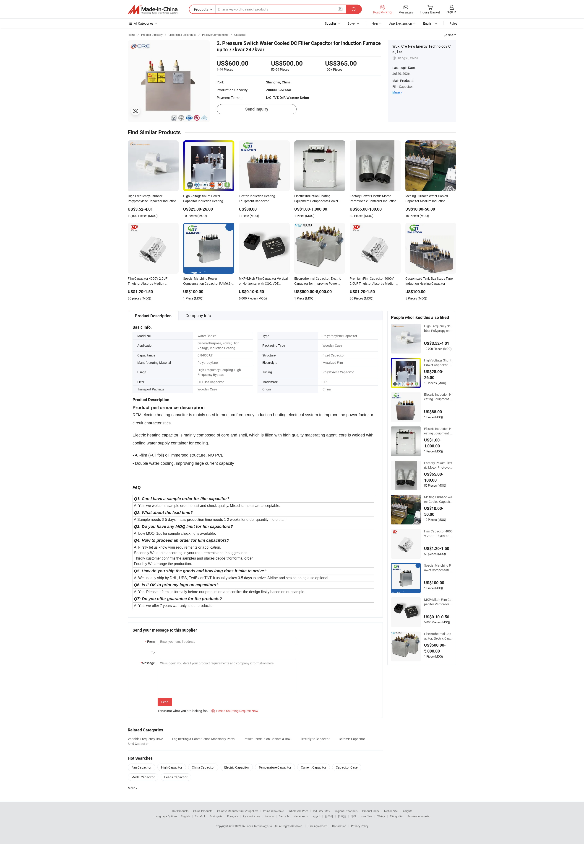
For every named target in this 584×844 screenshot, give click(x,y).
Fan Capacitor (141, 767)
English (185, 816)
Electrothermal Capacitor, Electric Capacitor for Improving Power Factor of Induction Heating (438, 636)
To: (153, 652)
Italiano (269, 816)
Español (200, 816)
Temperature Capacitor (275, 767)
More (396, 92)
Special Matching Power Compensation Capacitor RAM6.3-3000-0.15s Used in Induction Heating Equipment (438, 567)
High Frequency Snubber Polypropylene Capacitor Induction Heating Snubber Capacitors (438, 328)
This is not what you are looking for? (183, 711)
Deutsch (284, 816)
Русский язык (251, 816)
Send (164, 702)
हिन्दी (353, 816)
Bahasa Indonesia (418, 816)
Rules (453, 23)
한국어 (329, 816)
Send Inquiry (256, 109)
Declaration (339, 826)
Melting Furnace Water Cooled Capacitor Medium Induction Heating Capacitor (438, 499)
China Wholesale (273, 811)
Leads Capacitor (176, 777)
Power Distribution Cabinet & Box (267, 739)
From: (150, 641)
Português (216, 816)
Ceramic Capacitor (352, 739)
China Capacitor (203, 767)
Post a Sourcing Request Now (234, 711)
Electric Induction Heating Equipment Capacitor (438, 396)
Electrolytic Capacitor (315, 739)
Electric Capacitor (236, 767)
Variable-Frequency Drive (145, 739)
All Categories (143, 23)
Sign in (451, 12)
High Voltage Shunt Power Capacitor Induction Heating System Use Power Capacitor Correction (438, 362)
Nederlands (301, 816)
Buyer (351, 23)
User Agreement (317, 826)
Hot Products (180, 811)
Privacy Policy (359, 826)
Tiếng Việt (396, 816)
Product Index (370, 811)
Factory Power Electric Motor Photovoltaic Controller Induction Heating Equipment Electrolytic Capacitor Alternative (438, 465)
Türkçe (381, 816)
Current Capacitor (313, 767)
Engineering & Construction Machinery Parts (203, 739)
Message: (148, 663)
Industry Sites (321, 811)
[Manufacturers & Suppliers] (152, 9)
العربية (316, 816)
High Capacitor (171, 767)
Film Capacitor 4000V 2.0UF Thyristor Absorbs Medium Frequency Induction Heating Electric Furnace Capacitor (438, 533)
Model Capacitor (143, 777)
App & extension (400, 23)
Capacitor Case (346, 767)
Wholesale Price (298, 811)
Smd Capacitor (138, 743)
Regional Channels (345, 811)
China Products (202, 811)
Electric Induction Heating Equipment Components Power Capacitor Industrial (438, 431)
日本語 (342, 816)
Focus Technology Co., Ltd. (262, 826)
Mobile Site (391, 811)
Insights (407, 811)
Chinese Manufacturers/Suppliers (237, 811)
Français (232, 816)
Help (375, 23)
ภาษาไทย (366, 816)
